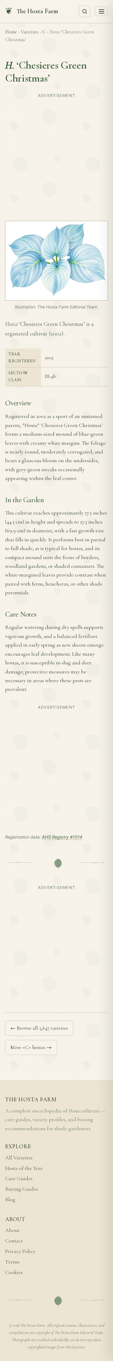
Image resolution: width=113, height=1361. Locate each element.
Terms (12, 1262)
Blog (10, 1199)
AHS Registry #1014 (62, 837)
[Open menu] (101, 11)
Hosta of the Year (24, 1168)
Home (11, 32)
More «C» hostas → (31, 1047)
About (12, 1230)
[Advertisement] (56, 156)
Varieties (29, 32)
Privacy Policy (20, 1251)
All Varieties (19, 1158)
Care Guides (19, 1178)
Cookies (14, 1272)
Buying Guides (21, 1189)
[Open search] (84, 11)
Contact (14, 1241)
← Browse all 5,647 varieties (39, 1028)
